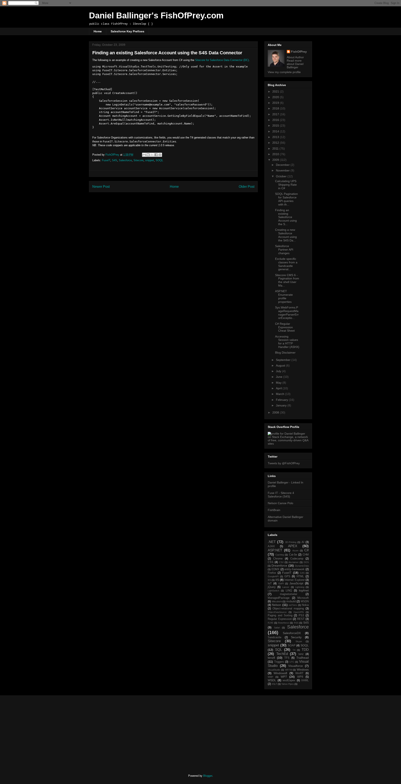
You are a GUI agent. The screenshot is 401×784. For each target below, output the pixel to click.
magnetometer (288, 594)
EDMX (275, 569)
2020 (276, 97)
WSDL (272, 680)
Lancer (285, 587)
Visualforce (295, 665)
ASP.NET (275, 550)
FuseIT (106, 160)
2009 (276, 159)
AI (303, 542)
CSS (270, 562)
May (279, 382)
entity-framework (294, 569)
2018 (276, 108)
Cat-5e (293, 554)
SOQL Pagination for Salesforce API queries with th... (286, 199)
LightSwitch (273, 590)
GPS (287, 576)
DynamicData (302, 566)
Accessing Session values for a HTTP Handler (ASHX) (287, 342)
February (282, 399)
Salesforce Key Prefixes (127, 31)
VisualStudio (274, 670)
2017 (276, 114)
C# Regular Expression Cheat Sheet (285, 327)
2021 (276, 91)
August (281, 365)
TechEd (282, 654)
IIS (277, 579)
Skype (299, 641)
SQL (278, 650)
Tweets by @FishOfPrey (284, 463)
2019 (276, 102)
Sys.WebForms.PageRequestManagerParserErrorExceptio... (287, 313)
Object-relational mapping (288, 608)
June (279, 376)
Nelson (276, 604)
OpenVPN (298, 612)
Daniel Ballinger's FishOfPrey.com (156, 15)
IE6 (269, 580)
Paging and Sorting (280, 615)
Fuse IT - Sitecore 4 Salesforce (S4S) (281, 494)
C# (306, 550)
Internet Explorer (294, 579)
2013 (276, 137)
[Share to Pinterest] (160, 155)
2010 (276, 154)
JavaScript (296, 583)
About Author (295, 57)
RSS (296, 623)
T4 (294, 650)
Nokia (305, 605)
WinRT (299, 673)
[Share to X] (152, 155)
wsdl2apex (289, 680)
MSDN (305, 601)
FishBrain (274, 510)
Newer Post (101, 186)
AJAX (271, 546)
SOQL (159, 160)
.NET (272, 542)
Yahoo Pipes (287, 684)
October (281, 176)
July (279, 371)
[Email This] (144, 155)
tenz (301, 654)
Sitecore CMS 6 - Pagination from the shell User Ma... (287, 280)
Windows (303, 669)
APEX (292, 546)
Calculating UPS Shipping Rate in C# (286, 184)
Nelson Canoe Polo (280, 503)
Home (98, 31)
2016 (276, 120)
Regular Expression (280, 619)
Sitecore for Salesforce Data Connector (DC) (222, 60)
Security (296, 637)
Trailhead (302, 657)
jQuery (272, 587)
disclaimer (293, 562)
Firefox (272, 572)
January (281, 405)
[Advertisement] (124, 731)
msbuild (291, 601)
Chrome (278, 558)
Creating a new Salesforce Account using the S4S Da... (286, 235)
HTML (300, 576)
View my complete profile (284, 72)
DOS (306, 562)
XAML (305, 680)
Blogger (207, 775)
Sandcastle (274, 637)
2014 (276, 131)
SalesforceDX (292, 633)
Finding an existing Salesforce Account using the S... (286, 217)
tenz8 (271, 657)
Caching (279, 554)
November (283, 170)
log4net (304, 590)
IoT (270, 583)
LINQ (289, 590)
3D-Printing (290, 542)
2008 (276, 412)
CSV (281, 562)
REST (301, 619)
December (283, 164)
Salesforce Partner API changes (284, 249)
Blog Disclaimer (285, 352)
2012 (276, 142)
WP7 (284, 676)
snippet (149, 160)
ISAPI (281, 583)
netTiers (293, 605)
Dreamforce (279, 565)
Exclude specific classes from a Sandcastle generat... (286, 264)
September (283, 360)
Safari (277, 627)
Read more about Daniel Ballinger (295, 64)
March (280, 394)
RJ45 (270, 623)
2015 (276, 125)
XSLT (274, 684)
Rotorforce (283, 623)
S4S (114, 160)
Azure (295, 550)
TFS (286, 657)
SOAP (292, 645)
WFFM (288, 670)
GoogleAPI (273, 576)
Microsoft (303, 597)
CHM (306, 554)
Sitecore (138, 160)
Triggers (279, 661)
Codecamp (296, 558)
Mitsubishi (277, 601)
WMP (270, 677)
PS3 (301, 615)
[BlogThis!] (148, 155)
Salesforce (125, 160)
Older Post (246, 186)
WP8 (300, 676)
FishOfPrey (299, 51)
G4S (302, 573)
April (279, 388)
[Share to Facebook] (156, 155)
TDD (305, 650)
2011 (275, 148)
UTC (291, 662)
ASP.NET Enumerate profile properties (284, 296)
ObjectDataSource (277, 612)
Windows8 (280, 673)
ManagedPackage (278, 597)
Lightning (299, 587)
